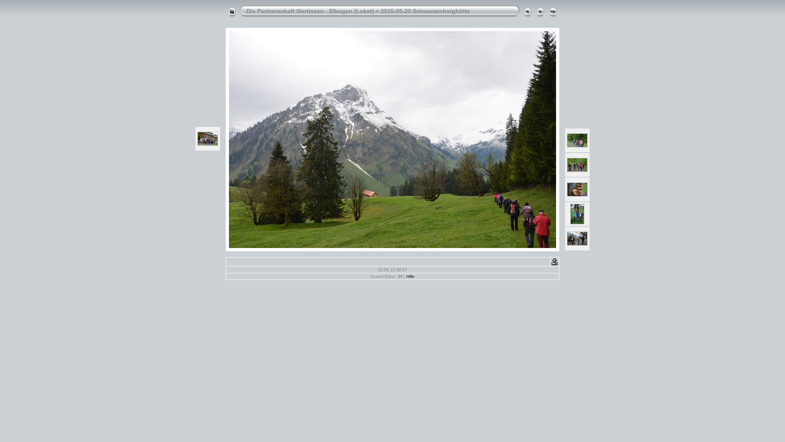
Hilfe (410, 276)
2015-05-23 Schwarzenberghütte (425, 11)
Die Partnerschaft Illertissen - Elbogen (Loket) (310, 11)
